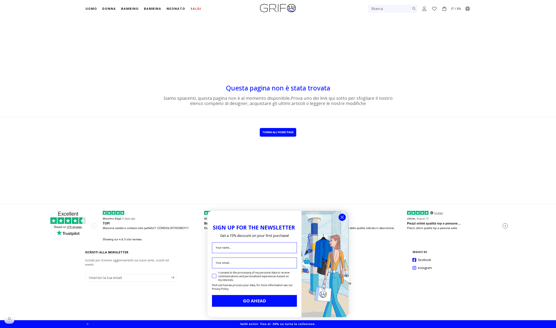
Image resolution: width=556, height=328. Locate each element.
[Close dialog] (342, 217)
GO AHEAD (254, 301)
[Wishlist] (434, 8)
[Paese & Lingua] (467, 8)
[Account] (424, 8)
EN (459, 9)
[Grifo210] (278, 12)
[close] (87, 324)
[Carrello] (444, 8)
